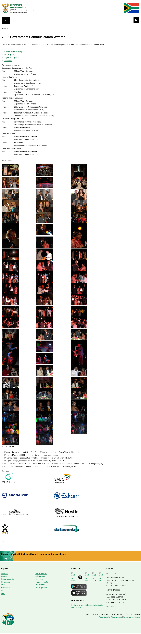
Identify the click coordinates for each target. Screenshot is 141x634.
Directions (110, 607)
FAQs (3, 593)
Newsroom (5, 582)
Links (3, 585)
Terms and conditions (131, 617)
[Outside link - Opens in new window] (27, 478)
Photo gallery (9, 55)
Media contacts (41, 582)
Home (4, 29)
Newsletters (40, 585)
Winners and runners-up (13, 52)
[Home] (19, 8)
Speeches (39, 579)
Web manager (116, 617)
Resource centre (7, 579)
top (3, 541)
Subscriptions (40, 576)
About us (4, 573)
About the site (104, 617)
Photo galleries (41, 588)
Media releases (41, 573)
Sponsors (8, 60)
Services (4, 576)
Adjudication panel (11, 58)
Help (3, 590)
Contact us (5, 588)
